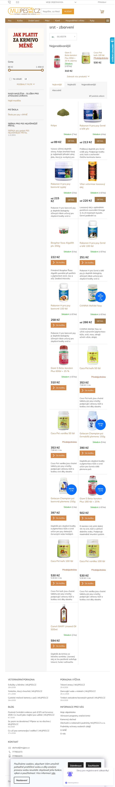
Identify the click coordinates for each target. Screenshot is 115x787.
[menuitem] (9, 20)
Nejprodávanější (88, 84)
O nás (63, 733)
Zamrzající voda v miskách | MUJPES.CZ (78, 691)
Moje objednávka (54, 2)
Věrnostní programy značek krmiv (75, 715)
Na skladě (20, 79)
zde (53, 773)
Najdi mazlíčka (14, 101)
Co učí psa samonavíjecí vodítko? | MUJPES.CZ (28, 730)
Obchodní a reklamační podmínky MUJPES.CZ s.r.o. (82, 723)
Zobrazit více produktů (77, 76)
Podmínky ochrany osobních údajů (75, 726)
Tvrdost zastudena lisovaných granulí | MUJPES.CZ (82, 697)
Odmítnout (75, 765)
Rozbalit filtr (24, 84)
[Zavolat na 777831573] (12, 2)
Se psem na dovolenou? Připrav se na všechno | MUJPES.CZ (29, 722)
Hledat (68, 11)
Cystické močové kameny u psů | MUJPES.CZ (28, 697)
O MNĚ (63, 730)
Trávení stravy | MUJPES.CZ (72, 684)
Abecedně (56, 90)
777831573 (17, 752)
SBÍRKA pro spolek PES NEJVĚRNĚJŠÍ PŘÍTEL (18, 132)
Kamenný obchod (68, 719)
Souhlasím (93, 765)
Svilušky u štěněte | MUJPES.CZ (22, 684)
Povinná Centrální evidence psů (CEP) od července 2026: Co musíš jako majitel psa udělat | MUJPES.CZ (31, 713)
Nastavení (21, 780)
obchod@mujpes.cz (21, 747)
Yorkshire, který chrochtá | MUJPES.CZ (25, 691)
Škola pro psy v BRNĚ (17, 115)
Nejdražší (71, 84)
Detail (71, 141)
